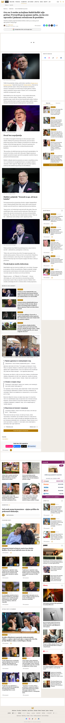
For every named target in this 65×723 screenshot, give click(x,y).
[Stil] (2, 2)
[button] (37, 26)
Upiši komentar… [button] (10, 515)
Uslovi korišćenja (45, 715)
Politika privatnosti (37, 715)
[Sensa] (43, 713)
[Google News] (61, 57)
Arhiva (31, 715)
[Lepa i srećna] (33, 713)
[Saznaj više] (62, 546)
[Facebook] (45, 57)
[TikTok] (53, 57)
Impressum (19, 715)
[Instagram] (49, 57)
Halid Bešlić (5, 439)
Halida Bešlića (27, 85)
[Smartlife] (38, 713)
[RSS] (57, 57)
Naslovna (5, 8)
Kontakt (28, 715)
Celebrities (11, 8)
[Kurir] (9, 713)
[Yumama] (49, 713)
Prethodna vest (9, 426)
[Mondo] (14, 713)
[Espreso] (19, 713)
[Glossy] (28, 713)
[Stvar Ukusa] (55, 713)
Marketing (24, 715)
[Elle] (24, 713)
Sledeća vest (33, 426)
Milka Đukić (10, 25)
